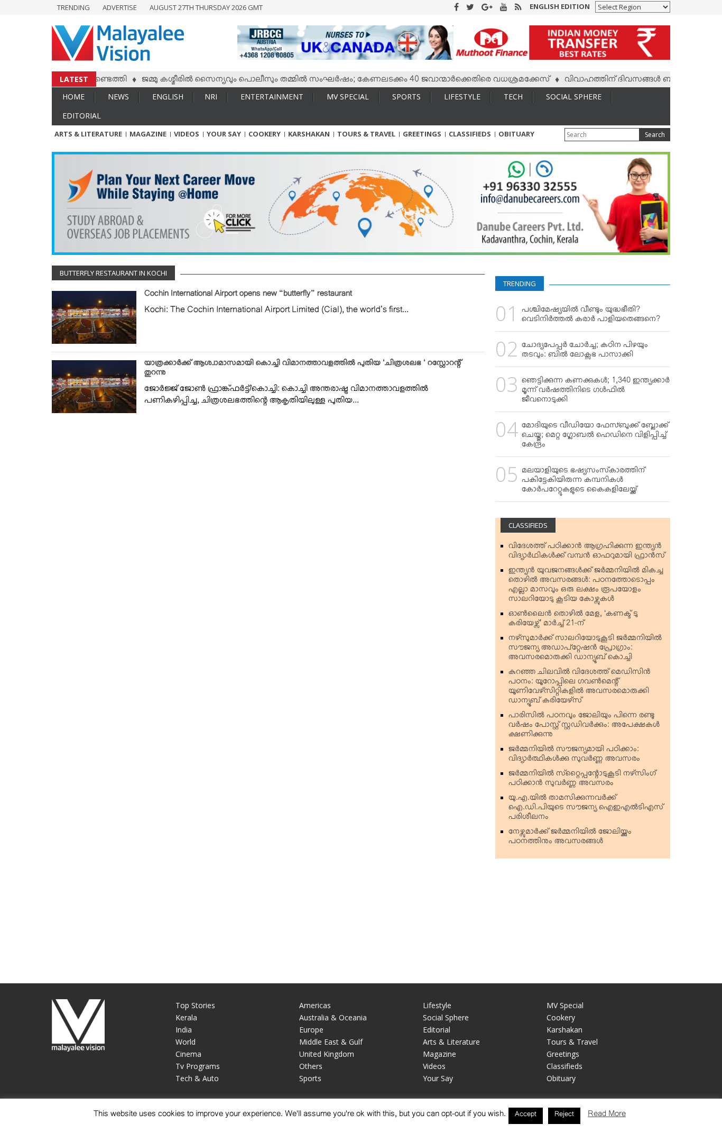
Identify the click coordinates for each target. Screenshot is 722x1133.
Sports (406, 97)
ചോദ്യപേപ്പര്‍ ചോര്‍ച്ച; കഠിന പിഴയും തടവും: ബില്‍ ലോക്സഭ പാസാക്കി (585, 351)
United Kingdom (326, 1054)
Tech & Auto (197, 1078)
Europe (311, 1030)
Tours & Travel (366, 134)
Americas (315, 1005)
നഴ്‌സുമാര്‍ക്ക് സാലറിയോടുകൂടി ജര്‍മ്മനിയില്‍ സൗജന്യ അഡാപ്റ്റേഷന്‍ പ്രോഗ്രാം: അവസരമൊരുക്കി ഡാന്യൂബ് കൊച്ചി (585, 649)
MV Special (348, 97)
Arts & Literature (88, 134)
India (183, 1030)
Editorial (81, 116)
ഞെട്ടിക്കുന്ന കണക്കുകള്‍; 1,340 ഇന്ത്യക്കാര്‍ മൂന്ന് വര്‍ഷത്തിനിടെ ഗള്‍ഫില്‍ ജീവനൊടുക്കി (596, 392)
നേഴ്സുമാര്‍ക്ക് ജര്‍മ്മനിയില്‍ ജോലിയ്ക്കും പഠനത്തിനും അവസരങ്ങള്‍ (570, 838)
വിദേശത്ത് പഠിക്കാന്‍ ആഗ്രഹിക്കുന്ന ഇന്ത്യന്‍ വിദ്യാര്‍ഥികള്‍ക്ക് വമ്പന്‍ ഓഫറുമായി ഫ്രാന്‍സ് (586, 552)
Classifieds (470, 134)
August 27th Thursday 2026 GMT (206, 7)
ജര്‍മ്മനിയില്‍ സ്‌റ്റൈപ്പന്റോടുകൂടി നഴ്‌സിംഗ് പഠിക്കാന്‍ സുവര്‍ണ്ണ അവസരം (582, 780)
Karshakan (309, 134)
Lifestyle (462, 97)
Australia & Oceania (333, 1017)
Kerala (186, 1017)
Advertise (120, 7)
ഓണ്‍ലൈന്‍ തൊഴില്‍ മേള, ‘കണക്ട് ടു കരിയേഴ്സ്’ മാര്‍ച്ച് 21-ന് (573, 620)
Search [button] (655, 134)
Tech (513, 97)
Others (310, 1066)
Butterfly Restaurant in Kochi (113, 273)
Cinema (188, 1054)
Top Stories (195, 1005)
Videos (186, 134)
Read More (607, 1115)
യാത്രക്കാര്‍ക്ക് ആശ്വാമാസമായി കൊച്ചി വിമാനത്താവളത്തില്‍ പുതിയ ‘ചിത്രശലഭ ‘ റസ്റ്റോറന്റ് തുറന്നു (302, 369)
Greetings (422, 134)
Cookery (264, 134)
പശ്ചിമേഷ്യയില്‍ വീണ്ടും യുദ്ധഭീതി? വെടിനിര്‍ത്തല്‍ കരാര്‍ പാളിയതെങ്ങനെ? (591, 316)
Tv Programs (197, 1066)
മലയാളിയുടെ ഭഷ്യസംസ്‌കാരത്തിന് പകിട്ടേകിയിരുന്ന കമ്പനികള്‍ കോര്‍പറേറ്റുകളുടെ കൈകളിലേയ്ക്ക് (583, 482)
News (118, 97)
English (167, 97)
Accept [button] (525, 1115)
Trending (73, 7)
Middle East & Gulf (331, 1042)
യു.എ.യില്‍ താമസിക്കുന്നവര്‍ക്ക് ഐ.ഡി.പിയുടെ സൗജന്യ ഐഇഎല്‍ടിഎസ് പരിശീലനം (585, 809)
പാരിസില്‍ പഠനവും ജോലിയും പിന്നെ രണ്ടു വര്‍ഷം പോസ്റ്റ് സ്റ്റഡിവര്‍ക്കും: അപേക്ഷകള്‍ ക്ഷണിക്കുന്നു (584, 726)
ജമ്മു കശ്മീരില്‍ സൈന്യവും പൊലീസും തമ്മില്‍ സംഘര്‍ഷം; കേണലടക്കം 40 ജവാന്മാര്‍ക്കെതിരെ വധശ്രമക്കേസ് (324, 81)
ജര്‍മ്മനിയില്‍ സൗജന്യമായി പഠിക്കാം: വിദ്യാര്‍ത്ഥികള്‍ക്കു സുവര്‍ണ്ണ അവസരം (574, 755)
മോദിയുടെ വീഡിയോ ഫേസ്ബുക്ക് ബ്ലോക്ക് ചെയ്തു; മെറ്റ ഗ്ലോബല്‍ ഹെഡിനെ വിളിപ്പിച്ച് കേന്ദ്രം (595, 437)
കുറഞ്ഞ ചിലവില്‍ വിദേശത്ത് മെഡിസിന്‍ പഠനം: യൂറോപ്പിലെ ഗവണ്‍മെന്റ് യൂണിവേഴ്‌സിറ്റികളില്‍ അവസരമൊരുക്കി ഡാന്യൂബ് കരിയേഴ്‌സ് (579, 688)
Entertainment (271, 97)
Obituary (516, 134)
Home (73, 97)
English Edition (560, 6)
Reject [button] (564, 1115)
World (185, 1042)
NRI (211, 97)
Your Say (224, 134)
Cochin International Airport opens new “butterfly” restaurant (248, 295)
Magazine (147, 134)
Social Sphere (573, 97)
